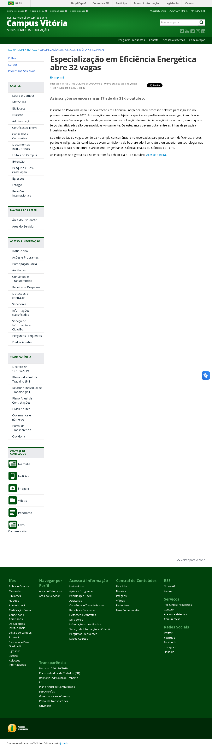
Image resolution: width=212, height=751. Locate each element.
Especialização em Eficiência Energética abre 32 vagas (123, 63)
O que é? (169, 586)
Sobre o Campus (23, 96)
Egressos (18, 178)
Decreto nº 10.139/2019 (20, 369)
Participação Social (24, 264)
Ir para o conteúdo (17, 11)
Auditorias (19, 270)
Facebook (170, 642)
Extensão (18, 161)
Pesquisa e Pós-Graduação (23, 170)
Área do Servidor (23, 226)
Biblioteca (18, 108)
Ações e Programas (25, 257)
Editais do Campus (24, 155)
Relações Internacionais (21, 193)
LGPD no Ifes (21, 409)
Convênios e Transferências (22, 279)
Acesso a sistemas (174, 40)
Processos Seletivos (21, 71)
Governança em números (23, 417)
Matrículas (19, 102)
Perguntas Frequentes (131, 40)
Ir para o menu (38, 11)
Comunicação (197, 40)
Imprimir (59, 77)
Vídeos (22, 501)
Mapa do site (198, 10)
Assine (168, 591)
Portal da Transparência (21, 428)
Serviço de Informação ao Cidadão (22, 325)
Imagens (23, 488)
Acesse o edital (156, 155)
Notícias (32, 49)
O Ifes (12, 58)
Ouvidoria (18, 436)
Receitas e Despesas (26, 287)
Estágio (17, 185)
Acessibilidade (158, 10)
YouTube (169, 637)
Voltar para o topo (192, 560)
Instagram (170, 647)
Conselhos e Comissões (20, 136)
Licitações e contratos (20, 296)
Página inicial (16, 49)
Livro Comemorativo (128, 610)
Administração (21, 121)
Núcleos (17, 115)
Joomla (64, 743)
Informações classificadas (20, 313)
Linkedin (169, 652)
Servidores (19, 304)
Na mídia (23, 464)
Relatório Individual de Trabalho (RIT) (27, 390)
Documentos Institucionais (21, 147)
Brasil (19, 3)
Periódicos (24, 513)
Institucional (20, 251)
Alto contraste (179, 10)
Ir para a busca (58, 11)
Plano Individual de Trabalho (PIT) (24, 379)
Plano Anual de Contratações (22, 400)
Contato (154, 40)
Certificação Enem (24, 128)
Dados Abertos (22, 342)
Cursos (13, 64)
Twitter (168, 633)
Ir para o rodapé (79, 11)
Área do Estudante (24, 220)
